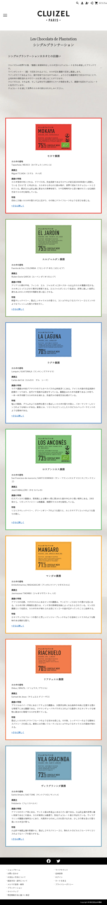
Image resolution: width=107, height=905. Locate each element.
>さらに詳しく (17, 205)
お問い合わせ (13, 873)
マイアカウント (61, 869)
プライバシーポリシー (64, 884)
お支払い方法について (17, 877)
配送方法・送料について (17, 880)
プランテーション (15, 887)
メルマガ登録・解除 (16, 884)
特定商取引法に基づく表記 (18, 895)
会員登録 (59, 873)
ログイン (59, 877)
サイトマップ (13, 891)
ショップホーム (14, 869)
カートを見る (60, 880)
